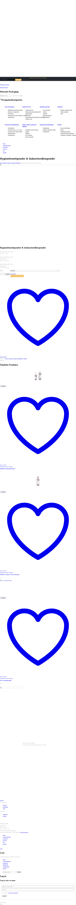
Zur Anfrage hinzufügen (17, 276)
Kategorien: (2, 358)
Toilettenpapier (46, 131)
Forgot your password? (13, 892)
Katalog (1, 800)
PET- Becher (28, 115)
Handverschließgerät (47, 115)
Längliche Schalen (29, 110)
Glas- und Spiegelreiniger (5, 680)
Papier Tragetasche (29, 136)
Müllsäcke (27, 133)
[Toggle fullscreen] (3, 902)
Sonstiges (59, 124)
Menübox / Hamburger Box (66, 110)
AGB (4, 808)
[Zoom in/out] (5, 902)
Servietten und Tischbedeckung (12, 124)
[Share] (2, 902)
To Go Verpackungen (9, 106)
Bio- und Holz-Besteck (65, 128)
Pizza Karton (10, 113)
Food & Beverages (7, 145)
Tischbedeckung (11, 135)
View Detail (13, 273)
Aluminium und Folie (45, 106)
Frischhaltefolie (46, 117)
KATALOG (5, 147)
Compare (7, 274)
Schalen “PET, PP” (26, 106)
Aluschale (45, 113)
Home (4, 143)
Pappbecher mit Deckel (65, 131)
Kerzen (62, 129)
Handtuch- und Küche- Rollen (49, 129)
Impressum (5, 814)
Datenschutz (5, 807)
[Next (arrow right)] (2, 904)
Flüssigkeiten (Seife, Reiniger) (31, 129)
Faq (4, 150)
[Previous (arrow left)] (0, 904)
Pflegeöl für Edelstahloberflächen (7, 468)
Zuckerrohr (60, 106)
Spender (27, 131)
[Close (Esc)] (0, 902)
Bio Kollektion (11, 128)
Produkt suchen (17, 95)
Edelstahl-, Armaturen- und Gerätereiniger (9, 574)
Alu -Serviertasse (46, 110)
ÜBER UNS (5, 865)
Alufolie (44, 111)
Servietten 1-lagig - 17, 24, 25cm (15, 129)
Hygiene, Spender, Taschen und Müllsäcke (14, 358)
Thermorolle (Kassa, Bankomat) (67, 133)
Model (1, 270)
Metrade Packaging (4, 87)
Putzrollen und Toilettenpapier (47, 124)
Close (1, 848)
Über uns (5, 149)
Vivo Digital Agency (24, 832)
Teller (62, 113)
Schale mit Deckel (64, 111)
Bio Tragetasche (28, 135)
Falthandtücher (46, 128)
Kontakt (4, 152)
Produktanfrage (6, 866)
